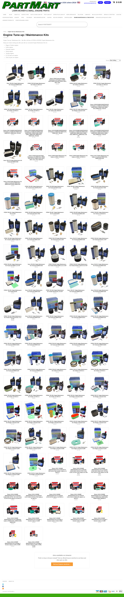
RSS (3, 588)
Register (107, 2)
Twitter (3, 584)
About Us (11, 581)
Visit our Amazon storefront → (62, 564)
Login (100, 2)
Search (5, 581)
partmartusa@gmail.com (90, 3)
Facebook (3, 586)
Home (4, 31)
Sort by (107, 60)
